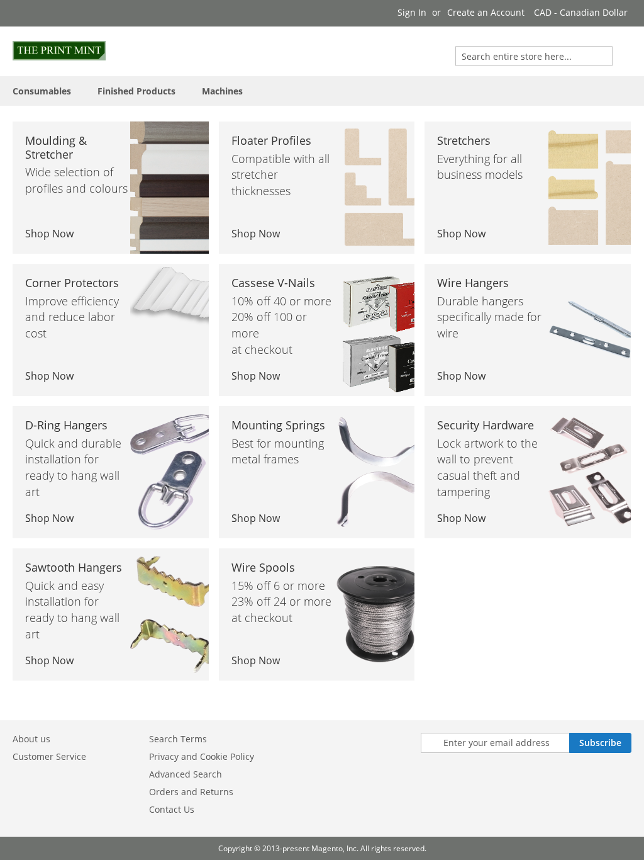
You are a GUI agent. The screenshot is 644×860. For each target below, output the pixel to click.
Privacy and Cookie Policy (201, 756)
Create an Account (486, 12)
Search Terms (178, 739)
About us (31, 739)
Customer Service (49, 756)
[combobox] (534, 56)
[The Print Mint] (59, 50)
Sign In (411, 12)
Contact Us (171, 809)
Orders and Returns (191, 792)
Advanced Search (185, 774)
